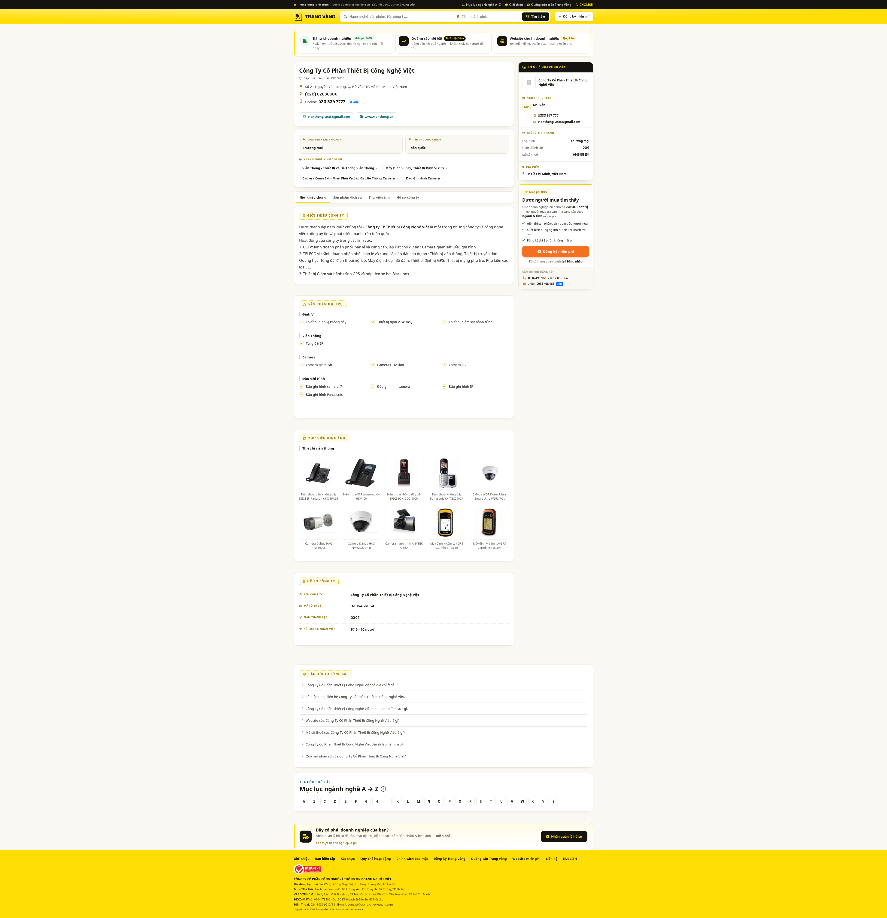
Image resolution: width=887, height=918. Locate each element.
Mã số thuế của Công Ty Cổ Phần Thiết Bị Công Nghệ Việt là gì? (355, 732)
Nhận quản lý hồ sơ (566, 836)
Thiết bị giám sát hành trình (470, 322)
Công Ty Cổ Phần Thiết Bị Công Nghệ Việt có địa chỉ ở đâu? (352, 685)
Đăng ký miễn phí (576, 16)
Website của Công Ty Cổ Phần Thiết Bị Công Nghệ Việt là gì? (353, 720)
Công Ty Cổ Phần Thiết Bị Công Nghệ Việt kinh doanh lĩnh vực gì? (357, 708)
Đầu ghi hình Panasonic (324, 394)
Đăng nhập (575, 261)
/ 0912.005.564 (548, 278)
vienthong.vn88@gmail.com (329, 117)
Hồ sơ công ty (408, 197)
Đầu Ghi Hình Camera (423, 178)
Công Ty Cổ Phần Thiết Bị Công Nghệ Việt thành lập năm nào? (354, 744)
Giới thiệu (516, 4)
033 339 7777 (332, 101)
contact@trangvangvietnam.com (370, 904)
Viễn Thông (311, 335)
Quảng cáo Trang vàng (489, 858)
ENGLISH (586, 4)
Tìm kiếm (538, 17)
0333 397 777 (548, 116)
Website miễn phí (526, 858)
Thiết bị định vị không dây (326, 322)
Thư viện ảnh (379, 197)
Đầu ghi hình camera (393, 386)
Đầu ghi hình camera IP (324, 386)
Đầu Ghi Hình (313, 378)
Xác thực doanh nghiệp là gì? (336, 843)
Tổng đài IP (314, 343)
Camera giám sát (319, 365)
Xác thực (348, 858)
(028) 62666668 (321, 94)
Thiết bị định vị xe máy (394, 322)
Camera (309, 357)
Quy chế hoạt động (375, 858)
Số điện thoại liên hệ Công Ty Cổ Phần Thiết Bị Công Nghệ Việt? (355, 696)
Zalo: (545, 284)
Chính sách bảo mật (412, 858)
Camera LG (457, 365)
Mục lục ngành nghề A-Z (483, 4)
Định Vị (308, 314)
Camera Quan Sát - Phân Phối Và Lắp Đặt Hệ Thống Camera (348, 178)
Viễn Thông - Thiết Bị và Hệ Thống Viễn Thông (338, 168)
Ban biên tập (325, 858)
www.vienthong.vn (379, 117)
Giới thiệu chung (313, 197)
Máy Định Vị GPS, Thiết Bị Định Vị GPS (415, 168)
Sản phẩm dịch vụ (347, 197)
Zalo (355, 101)
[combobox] (401, 16)
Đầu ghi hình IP (461, 386)
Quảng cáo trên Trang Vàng (551, 4)
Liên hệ (551, 858)
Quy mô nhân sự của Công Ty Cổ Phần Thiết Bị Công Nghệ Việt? (356, 756)
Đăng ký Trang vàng (449, 858)
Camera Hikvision (390, 365)
